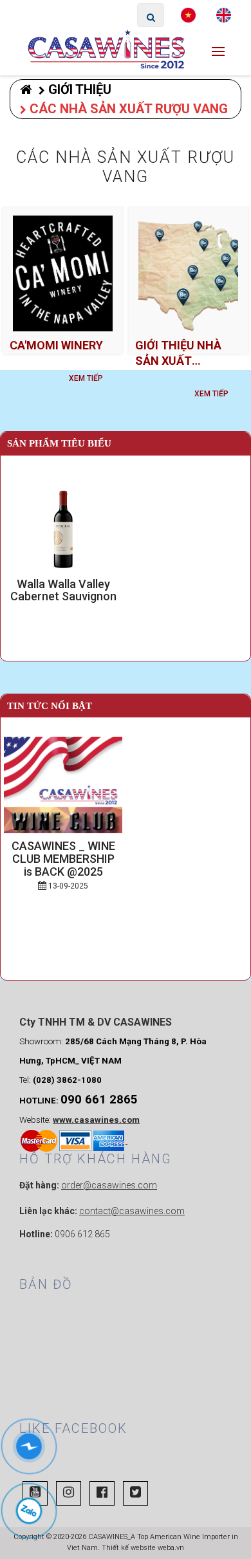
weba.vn (171, 1548)
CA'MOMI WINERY (56, 345)
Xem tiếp (86, 378)
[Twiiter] (135, 1493)
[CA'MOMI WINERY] (63, 273)
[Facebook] (102, 1493)
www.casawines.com (96, 1120)
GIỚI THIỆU (79, 89)
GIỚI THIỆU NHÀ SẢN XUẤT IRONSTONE (178, 353)
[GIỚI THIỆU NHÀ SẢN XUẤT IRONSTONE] (188, 273)
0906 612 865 (82, 1234)
